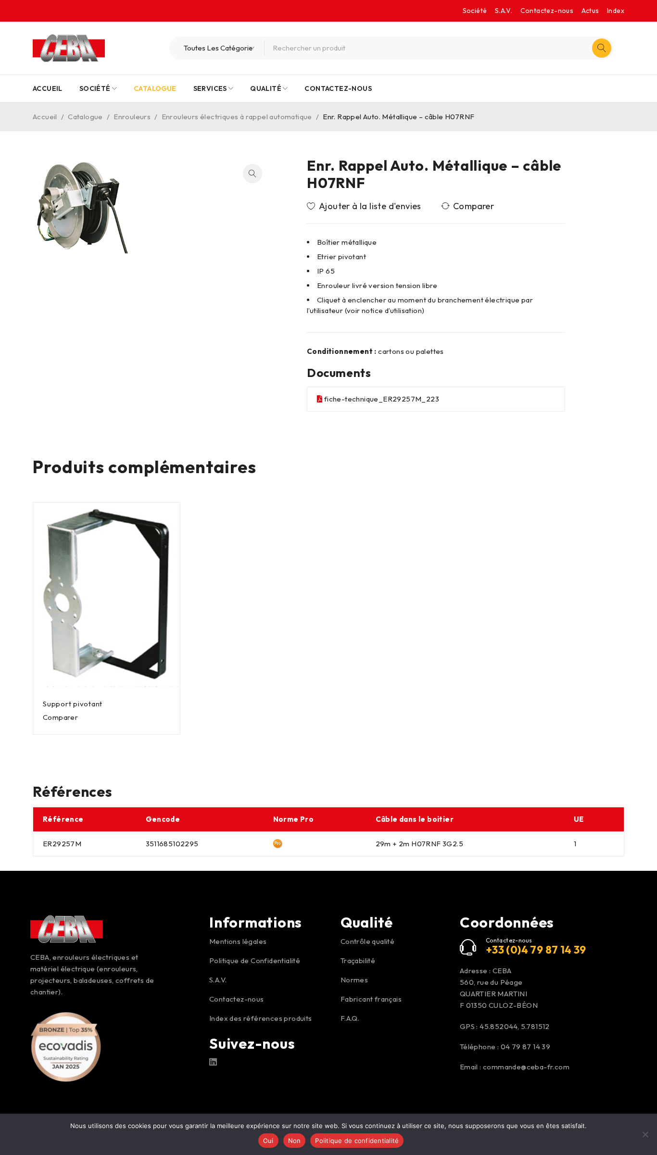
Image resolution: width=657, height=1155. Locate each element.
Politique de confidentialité (357, 1140)
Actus (590, 10)
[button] (252, 173)
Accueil (45, 116)
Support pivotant (72, 703)
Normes (354, 979)
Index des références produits (260, 1018)
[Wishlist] (365, 206)
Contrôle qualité (367, 941)
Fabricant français (371, 999)
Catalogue (85, 116)
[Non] (645, 1134)
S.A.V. (503, 10)
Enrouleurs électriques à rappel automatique (237, 116)
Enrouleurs (132, 116)
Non (294, 1140)
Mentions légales (237, 941)
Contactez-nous (547, 10)
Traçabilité (358, 960)
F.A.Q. (350, 1018)
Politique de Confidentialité (254, 960)
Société (475, 10)
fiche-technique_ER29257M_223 (381, 398)
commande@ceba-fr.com (526, 1066)
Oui (268, 1140)
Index (615, 10)
